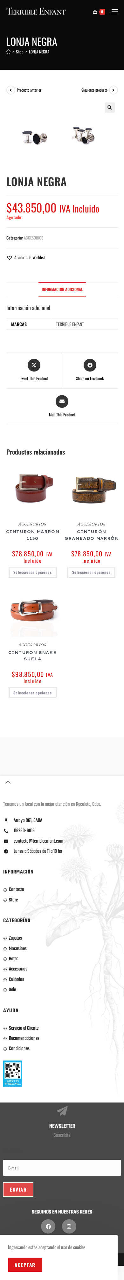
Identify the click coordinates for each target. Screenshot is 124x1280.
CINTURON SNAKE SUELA (32, 655)
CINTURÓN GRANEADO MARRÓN (92, 534)
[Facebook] (48, 1226)
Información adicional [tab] (62, 289)
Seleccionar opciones (32, 572)
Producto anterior (29, 90)
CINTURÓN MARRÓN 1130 (32, 534)
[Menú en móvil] (112, 11)
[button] (110, 107)
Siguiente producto (94, 90)
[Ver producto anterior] (10, 90)
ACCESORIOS (33, 237)
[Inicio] (8, 51)
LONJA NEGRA (39, 51)
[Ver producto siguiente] (113, 90)
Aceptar (25, 1264)
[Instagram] (69, 1226)
